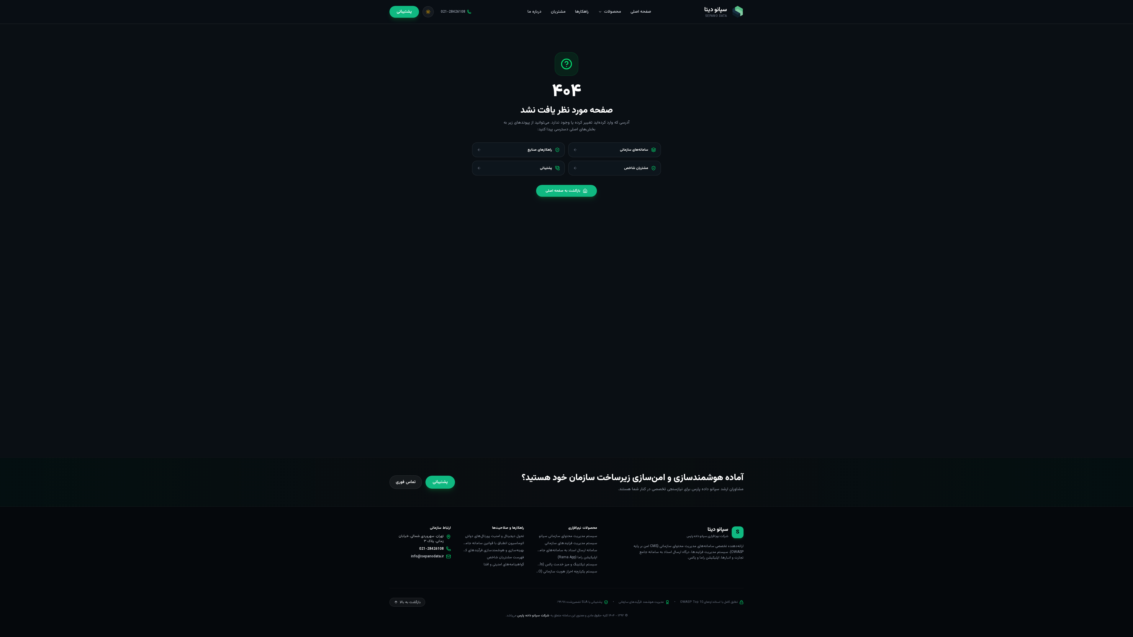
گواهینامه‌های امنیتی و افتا (504, 564)
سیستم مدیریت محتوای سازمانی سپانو (568, 536)
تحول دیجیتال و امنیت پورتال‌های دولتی (494, 536)
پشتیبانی (404, 12)
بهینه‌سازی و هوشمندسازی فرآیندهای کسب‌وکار (493, 550)
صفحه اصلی (641, 12)
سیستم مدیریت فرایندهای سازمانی (571, 543)
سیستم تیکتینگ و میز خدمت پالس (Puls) (566, 564)
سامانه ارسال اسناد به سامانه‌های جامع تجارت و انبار (566, 550)
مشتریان (558, 12)
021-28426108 (431, 548)
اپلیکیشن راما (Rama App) (577, 557)
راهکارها (582, 12)
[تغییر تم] (428, 11)
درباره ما (534, 12)
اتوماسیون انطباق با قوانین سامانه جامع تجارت (493, 543)
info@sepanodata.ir (427, 556)
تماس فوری (406, 482)
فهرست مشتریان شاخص (505, 557)
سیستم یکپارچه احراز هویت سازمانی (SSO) (566, 571)
